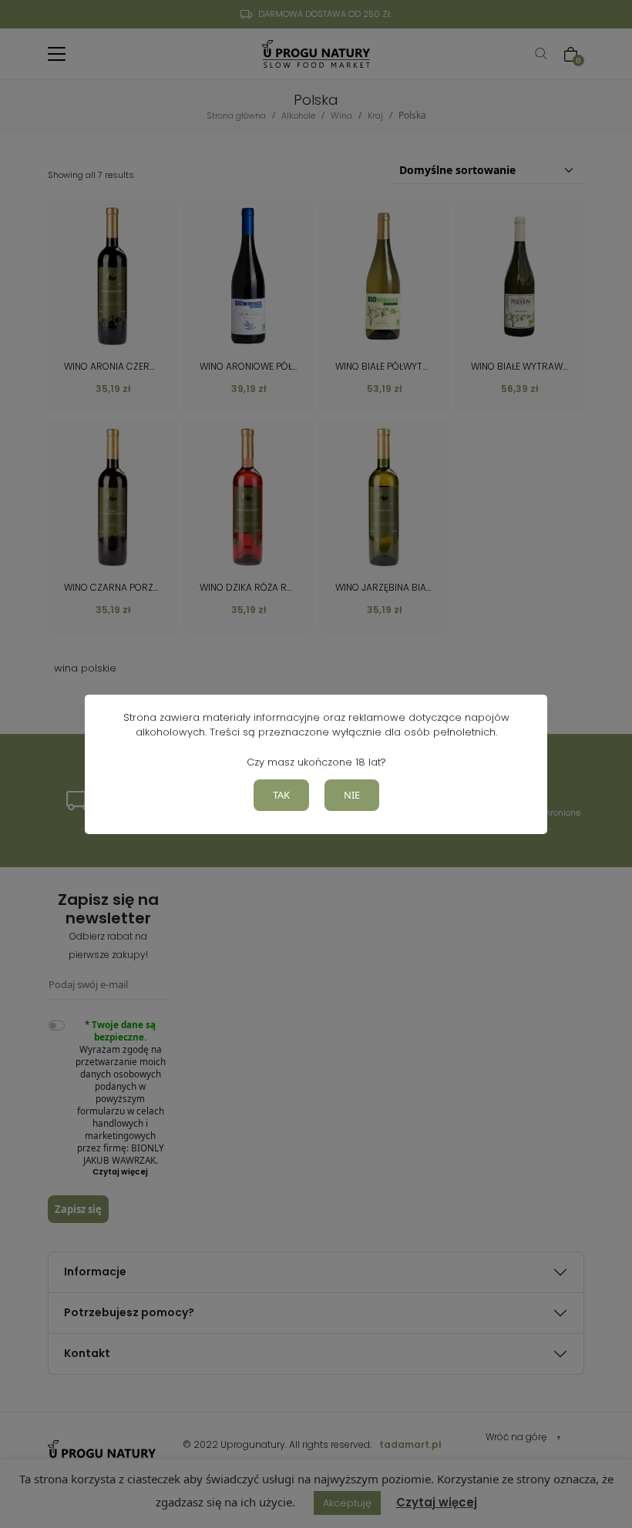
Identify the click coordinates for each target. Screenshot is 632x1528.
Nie (352, 795)
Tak (281, 795)
